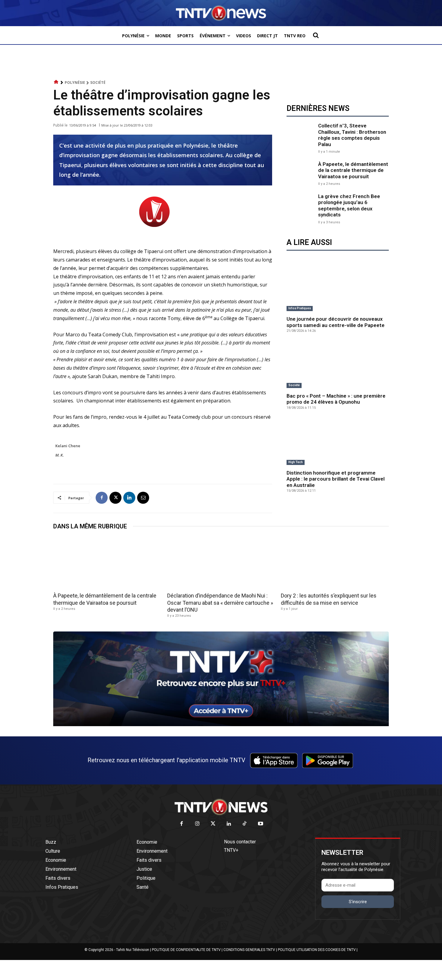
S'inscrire (358, 901)
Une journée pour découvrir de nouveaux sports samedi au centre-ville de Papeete (336, 322)
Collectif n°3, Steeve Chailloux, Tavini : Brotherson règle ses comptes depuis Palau (352, 135)
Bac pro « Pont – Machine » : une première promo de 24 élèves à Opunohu (336, 399)
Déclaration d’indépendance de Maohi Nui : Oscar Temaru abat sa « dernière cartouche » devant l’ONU (220, 602)
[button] (315, 35)
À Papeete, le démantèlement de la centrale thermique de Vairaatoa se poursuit (353, 170)
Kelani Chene (67, 445)
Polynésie (75, 82)
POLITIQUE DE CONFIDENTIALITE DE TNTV (186, 950)
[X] (115, 498)
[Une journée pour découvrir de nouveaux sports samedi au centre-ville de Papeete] (338, 288)
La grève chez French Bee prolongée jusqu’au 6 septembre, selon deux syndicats (349, 205)
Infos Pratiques (299, 308)
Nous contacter (240, 842)
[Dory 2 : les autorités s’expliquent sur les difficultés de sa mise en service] (335, 563)
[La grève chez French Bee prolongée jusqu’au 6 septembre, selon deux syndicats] (301, 207)
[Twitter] (213, 824)
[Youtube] (260, 824)
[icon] (56, 82)
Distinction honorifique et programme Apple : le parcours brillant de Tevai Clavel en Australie (336, 479)
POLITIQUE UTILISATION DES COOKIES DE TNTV (317, 950)
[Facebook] (102, 498)
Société (98, 82)
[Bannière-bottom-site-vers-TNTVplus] (221, 724)
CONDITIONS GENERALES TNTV (249, 950)
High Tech (295, 462)
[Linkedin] (129, 498)
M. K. (59, 455)
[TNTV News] (221, 807)
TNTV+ (231, 850)
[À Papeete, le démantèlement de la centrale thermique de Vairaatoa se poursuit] (301, 173)
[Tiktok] (244, 824)
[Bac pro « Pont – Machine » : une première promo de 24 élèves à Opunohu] (338, 365)
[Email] (143, 498)
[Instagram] (197, 824)
